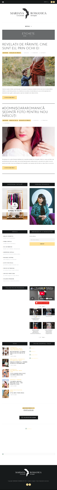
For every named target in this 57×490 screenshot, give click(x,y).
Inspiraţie (5, 52)
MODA (21, 350)
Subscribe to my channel (43, 303)
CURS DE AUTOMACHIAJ (8, 268)
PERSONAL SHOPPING (8, 257)
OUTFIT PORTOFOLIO (8, 263)
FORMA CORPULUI (7, 241)
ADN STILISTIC (13, 359)
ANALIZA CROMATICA (8, 236)
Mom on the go (13, 120)
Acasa (24, 36)
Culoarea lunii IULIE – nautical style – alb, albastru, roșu (16, 383)
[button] (44, 307)
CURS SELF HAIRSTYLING (9, 273)
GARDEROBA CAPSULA (8, 252)
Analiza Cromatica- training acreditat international (18, 362)
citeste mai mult (9, 97)
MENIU (27, 26)
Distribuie (43, 52)
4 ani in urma (13, 394)
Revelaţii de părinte (15, 52)
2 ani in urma (13, 376)
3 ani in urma (13, 386)
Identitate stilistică (16, 390)
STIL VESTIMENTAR (7, 247)
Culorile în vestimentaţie (14, 348)
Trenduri (18, 379)
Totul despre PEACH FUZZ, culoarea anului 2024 (18, 374)
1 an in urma (13, 356)
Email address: (33, 236)
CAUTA (45, 2)
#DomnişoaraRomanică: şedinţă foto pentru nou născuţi (25, 112)
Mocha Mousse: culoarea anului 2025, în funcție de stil (17, 353)
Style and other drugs (17, 393)
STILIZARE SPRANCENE (8, 279)
